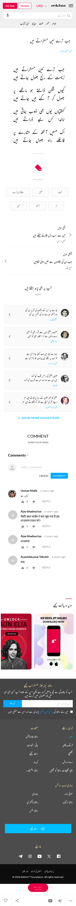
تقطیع (70, 753)
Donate (25, 5)
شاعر (54, 23)
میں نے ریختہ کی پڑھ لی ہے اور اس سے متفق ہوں (38, 712)
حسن (18, 206)
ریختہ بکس (33, 810)
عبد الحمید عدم (66, 51)
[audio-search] (7, 15)
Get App (10, 5)
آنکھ (38, 206)
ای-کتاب (24, 23)
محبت (60, 192)
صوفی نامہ (68, 793)
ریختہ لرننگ (68, 802)
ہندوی (35, 793)
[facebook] (58, 856)
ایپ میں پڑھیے (38, 887)
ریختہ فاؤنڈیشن (32, 736)
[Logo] (58, 6)
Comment (59, 475)
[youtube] (39, 856)
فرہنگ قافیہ (68, 745)
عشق (41, 192)
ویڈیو (34, 23)
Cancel (43, 475)
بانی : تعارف (32, 745)
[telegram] (20, 856)
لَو (56, 206)
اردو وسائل (68, 762)
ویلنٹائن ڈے (18, 192)
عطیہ (71, 736)
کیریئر (35, 762)
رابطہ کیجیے (33, 753)
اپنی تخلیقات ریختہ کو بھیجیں (61, 770)
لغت (41, 23)
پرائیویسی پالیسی (46, 712)
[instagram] (30, 856)
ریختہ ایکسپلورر (32, 770)
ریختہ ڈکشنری (32, 802)
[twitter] (49, 856)
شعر (47, 23)
